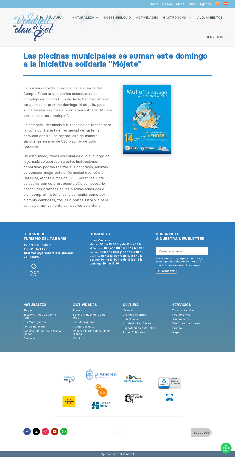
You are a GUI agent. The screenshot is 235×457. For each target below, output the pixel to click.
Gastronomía (175, 17)
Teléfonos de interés (186, 323)
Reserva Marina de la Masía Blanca (42, 332)
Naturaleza (83, 17)
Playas (28, 310)
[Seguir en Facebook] (27, 431)
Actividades (147, 17)
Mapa (180, 4)
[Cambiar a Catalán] (217, 5)
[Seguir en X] (36, 431)
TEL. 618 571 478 (35, 249)
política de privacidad (180, 261)
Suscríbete (166, 271)
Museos (128, 310)
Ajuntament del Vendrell (117, 454)
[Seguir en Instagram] (45, 431)
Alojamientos (210, 17)
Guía (192, 4)
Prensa (177, 328)
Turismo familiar (183, 310)
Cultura (55, 17)
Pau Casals (130, 319)
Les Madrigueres (34, 322)
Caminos (29, 338)
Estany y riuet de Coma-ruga (40, 316)
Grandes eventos (134, 314)
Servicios (214, 37)
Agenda (205, 4)
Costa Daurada (161, 4)
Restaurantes (181, 314)
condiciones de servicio (172, 265)
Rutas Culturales (134, 332)
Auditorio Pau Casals (137, 323)
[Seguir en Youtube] (54, 431)
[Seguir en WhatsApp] (63, 431)
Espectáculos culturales (139, 328)
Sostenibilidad (117, 17)
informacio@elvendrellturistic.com (48, 253)
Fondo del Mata (34, 326)
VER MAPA (31, 257)
